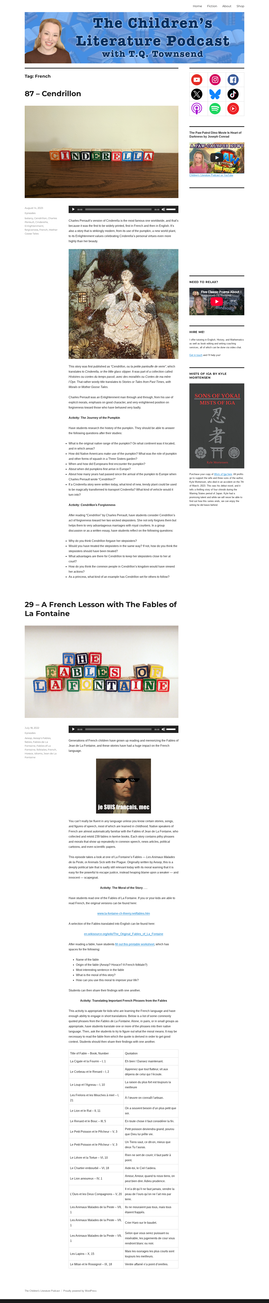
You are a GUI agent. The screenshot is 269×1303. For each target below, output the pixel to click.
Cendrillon (40, 218)
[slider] (171, 209)
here (223, 474)
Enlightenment (34, 225)
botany (29, 218)
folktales (42, 749)
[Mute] (163, 209)
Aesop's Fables (42, 738)
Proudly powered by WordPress (80, 1290)
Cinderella (41, 222)
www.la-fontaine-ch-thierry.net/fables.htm (123, 913)
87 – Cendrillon (53, 93)
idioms (38, 753)
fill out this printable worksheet (134, 944)
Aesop (28, 738)
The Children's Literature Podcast (42, 1290)
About (226, 6)
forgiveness (31, 229)
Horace (29, 753)
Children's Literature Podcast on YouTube (211, 175)
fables (28, 741)
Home (197, 6)
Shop (240, 6)
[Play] (73, 209)
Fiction (212, 6)
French (43, 229)
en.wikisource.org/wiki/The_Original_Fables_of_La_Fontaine (123, 934)
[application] (123, 209)
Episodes (30, 213)
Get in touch (195, 355)
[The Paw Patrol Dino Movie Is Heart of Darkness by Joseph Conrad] (216, 157)
